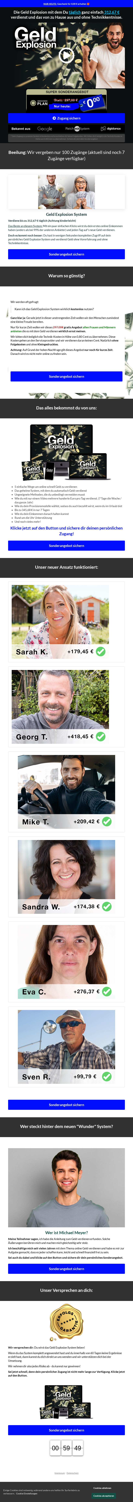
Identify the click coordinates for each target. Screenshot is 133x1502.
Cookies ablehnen (102, 1488)
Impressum (59, 1473)
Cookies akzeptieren (103, 1495)
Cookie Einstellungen (26, 1493)
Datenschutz (73, 1473)
